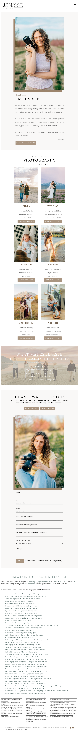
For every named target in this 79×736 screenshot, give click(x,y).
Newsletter (24, 729)
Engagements (40, 582)
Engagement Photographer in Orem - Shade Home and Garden (25, 659)
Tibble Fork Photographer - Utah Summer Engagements (23, 647)
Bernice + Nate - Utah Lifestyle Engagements (19, 630)
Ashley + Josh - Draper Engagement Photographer (21, 608)
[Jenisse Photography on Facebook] (71, 728)
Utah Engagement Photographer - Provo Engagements (22, 645)
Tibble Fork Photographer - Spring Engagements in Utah (23, 669)
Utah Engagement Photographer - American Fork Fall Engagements (26, 640)
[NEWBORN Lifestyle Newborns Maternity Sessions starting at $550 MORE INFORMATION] (26, 226)
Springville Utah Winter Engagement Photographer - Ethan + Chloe (26, 654)
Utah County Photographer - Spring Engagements (21, 613)
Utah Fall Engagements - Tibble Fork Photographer (21, 652)
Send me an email (30, 584)
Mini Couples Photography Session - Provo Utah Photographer (25, 650)
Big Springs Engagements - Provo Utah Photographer (22, 642)
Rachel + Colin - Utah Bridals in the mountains (19, 637)
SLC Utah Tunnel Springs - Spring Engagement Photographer (24, 664)
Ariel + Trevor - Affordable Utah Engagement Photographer (24, 594)
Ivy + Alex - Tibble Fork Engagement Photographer (21, 611)
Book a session (47, 408)
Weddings (32, 582)
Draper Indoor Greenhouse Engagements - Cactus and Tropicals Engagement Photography (34, 686)
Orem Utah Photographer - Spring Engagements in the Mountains (26, 667)
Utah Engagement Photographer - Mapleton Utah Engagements (25, 596)
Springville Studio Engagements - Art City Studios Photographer (25, 688)
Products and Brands (60, 582)
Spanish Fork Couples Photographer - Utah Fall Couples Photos (25, 683)
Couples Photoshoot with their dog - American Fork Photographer (26, 671)
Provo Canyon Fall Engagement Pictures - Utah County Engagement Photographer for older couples (37, 691)
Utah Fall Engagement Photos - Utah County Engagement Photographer (28, 679)
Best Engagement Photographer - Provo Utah (19, 601)
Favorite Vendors (10, 729)
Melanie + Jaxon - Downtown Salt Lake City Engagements (23, 616)
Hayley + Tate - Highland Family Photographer (20, 604)
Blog (75, 582)
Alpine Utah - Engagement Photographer (18, 620)
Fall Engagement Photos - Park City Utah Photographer (22, 681)
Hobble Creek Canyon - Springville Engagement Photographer (25, 693)
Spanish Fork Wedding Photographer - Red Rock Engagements (25, 676)
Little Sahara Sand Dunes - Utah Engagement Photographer (24, 674)
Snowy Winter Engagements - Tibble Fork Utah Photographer (24, 657)
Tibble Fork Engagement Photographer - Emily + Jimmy (22, 599)
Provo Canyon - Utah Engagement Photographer (20, 633)
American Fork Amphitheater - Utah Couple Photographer (23, 628)
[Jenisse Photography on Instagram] (73, 728)
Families (48, 582)
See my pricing (31, 408)
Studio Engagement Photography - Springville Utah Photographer (26, 662)
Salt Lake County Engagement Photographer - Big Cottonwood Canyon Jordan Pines (32, 625)
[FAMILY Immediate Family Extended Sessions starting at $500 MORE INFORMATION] (26, 168)
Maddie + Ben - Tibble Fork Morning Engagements (21, 606)
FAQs (18, 729)
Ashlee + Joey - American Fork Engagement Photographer (24, 618)
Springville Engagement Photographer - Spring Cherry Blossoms (25, 635)
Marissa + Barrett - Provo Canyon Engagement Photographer (24, 623)
